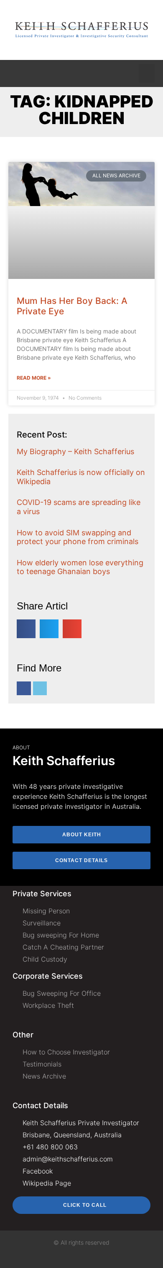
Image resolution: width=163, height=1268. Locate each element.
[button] (147, 73)
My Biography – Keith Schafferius (75, 451)
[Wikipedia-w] (40, 688)
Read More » (34, 378)
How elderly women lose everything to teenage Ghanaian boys (80, 567)
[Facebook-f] (24, 688)
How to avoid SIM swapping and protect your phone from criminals (77, 537)
